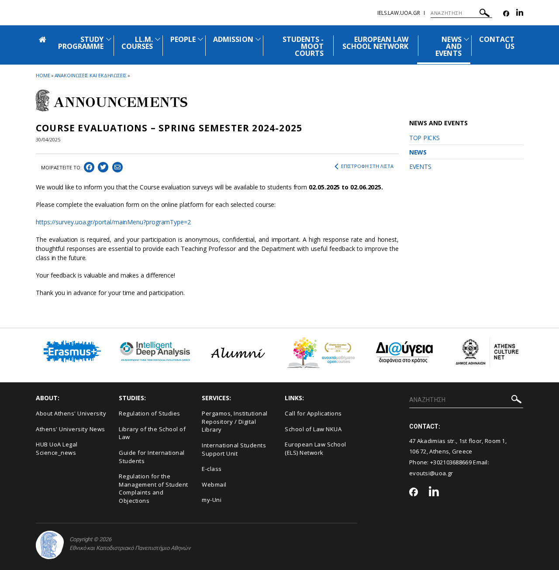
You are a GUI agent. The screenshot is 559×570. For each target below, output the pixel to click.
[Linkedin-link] (519, 13)
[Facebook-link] (506, 13)
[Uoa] (50, 545)
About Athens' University (71, 413)
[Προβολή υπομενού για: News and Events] (466, 39)
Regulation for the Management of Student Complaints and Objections (153, 488)
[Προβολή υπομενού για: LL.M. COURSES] (157, 39)
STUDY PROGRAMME (81, 42)
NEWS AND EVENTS (448, 46)
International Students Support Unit (234, 449)
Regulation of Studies (149, 413)
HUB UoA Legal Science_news (57, 448)
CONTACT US (496, 42)
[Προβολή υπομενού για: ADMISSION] (258, 39)
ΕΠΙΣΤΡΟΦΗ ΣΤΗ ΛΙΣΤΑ (367, 166)
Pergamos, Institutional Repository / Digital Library (235, 421)
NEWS (418, 152)
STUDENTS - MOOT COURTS (303, 46)
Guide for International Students (152, 457)
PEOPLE (183, 39)
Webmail (214, 484)
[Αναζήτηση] (484, 14)
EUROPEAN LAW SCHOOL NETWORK (375, 42)
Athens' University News (70, 429)
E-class (212, 469)
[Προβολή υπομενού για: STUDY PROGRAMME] (109, 39)
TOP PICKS (424, 138)
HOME (43, 75)
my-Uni (211, 500)
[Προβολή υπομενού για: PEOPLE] (200, 39)
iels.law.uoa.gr (398, 13)
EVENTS (420, 166)
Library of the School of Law (152, 433)
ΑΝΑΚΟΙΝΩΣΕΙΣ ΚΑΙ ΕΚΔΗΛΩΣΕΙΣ (91, 75)
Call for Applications (313, 413)
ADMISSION (233, 39)
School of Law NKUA (313, 429)
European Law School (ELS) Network (315, 448)
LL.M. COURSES (137, 42)
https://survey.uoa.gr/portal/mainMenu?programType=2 (113, 222)
